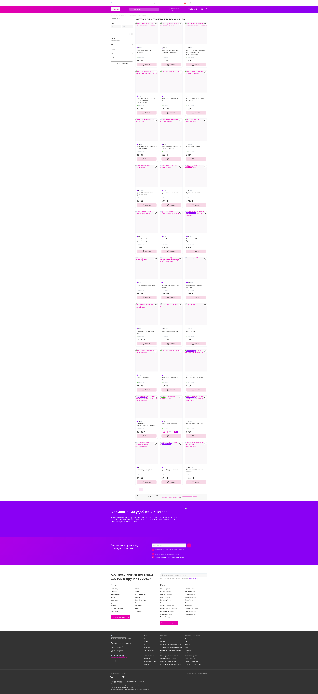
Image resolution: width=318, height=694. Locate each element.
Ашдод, (162, 591)
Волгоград (114, 589)
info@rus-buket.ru (117, 652)
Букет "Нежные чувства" (169, 331)
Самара (137, 597)
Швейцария (170, 606)
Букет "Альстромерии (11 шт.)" (170, 378)
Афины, (162, 589)
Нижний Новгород (117, 608)
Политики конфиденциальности (170, 644)
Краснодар (114, 600)
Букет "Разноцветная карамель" (144, 51)
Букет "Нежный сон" (193, 147)
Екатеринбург (115, 594)
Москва (113, 606)
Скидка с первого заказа (168, 658)
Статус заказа (196, 3)
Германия (169, 594)
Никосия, (188, 591)
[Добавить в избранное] (155, 24)
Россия (193, 589)
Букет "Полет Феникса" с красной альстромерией (145, 240)
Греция (168, 589)
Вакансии (147, 664)
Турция (193, 611)
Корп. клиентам (161, 3)
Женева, (163, 606)
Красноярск (114, 603)
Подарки (188, 650)
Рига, (186, 603)
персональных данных (161, 551)
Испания (169, 614)
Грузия (193, 614)
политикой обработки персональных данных (172, 557)
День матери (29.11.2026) (193, 664)
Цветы (187, 642)
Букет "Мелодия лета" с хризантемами (145, 194)
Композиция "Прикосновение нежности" (146, 425)
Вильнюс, (163, 600)
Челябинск (138, 611)
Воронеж (114, 591)
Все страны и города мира (169, 623)
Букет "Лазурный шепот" (169, 470)
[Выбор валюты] (188, 3)
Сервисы (179, 3)
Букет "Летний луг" (167, 239)
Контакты (168, 3)
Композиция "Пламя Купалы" (193, 240)
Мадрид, (163, 614)
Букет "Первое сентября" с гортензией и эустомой (170, 51)
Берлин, (163, 594)
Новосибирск (115, 611)
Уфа (136, 608)
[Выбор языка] (185, 3)
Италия (190, 606)
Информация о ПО (150, 661)
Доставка (134, 3)
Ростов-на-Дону (140, 594)
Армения (169, 603)
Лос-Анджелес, (165, 611)
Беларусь (168, 617)
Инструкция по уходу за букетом (170, 650)
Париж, (187, 597)
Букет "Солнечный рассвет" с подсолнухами (147, 148)
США (172, 611)
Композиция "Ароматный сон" (145, 332)
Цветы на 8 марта (190, 658)
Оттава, (187, 594)
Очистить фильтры (122, 63)
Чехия (191, 600)
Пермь (137, 591)
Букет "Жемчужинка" (144, 377)
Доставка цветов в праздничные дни (170, 665)
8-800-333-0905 (193, 578)
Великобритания (171, 608)
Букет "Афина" (191, 331)
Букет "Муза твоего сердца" (146, 285)
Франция (193, 597)
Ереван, (162, 603)
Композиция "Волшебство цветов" (195, 471)
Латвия (191, 603)
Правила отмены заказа (168, 661)
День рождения (190, 639)
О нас (130, 3)
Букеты (187, 644)
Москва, (187, 589)
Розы (186, 647)
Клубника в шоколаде (192, 653)
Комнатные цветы (191, 656)
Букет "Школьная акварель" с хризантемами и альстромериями (195, 52)
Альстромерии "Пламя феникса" (194, 286)
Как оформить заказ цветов (169, 656)
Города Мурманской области (120, 617)
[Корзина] (206, 9)
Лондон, (163, 608)
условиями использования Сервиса (170, 554)
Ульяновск (138, 606)
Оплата (140, 3)
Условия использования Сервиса (171, 647)
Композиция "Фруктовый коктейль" (195, 99)
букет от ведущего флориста (171, 498)
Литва (169, 600)
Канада (192, 594)
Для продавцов (152, 3)
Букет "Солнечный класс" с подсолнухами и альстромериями (146, 100)
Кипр (193, 591)
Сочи (137, 603)
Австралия (194, 608)
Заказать (148, 65)
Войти (205, 3)
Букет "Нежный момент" (169, 193)
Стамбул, (188, 611)
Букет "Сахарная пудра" (169, 424)
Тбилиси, (188, 614)
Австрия (167, 597)
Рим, (186, 606)
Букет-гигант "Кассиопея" (195, 377)
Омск (137, 589)
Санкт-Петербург (140, 600)
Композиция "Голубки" (144, 470)
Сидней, (187, 608)
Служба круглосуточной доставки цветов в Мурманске (128, 681)
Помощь (173, 3)
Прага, (187, 600)
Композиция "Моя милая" (195, 424)
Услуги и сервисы (149, 656)
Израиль (168, 591)
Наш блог (147, 658)
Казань (113, 597)
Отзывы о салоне (165, 653)
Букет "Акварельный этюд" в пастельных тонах (171, 148)
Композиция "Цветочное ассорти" (170, 286)
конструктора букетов (190, 496)
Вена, (162, 597)
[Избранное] (202, 9)
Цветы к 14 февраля (191, 661)
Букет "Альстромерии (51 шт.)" (170, 99)
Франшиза (147, 653)
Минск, (162, 617)
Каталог (116, 9)
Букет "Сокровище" (193, 193)
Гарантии (144, 3)
